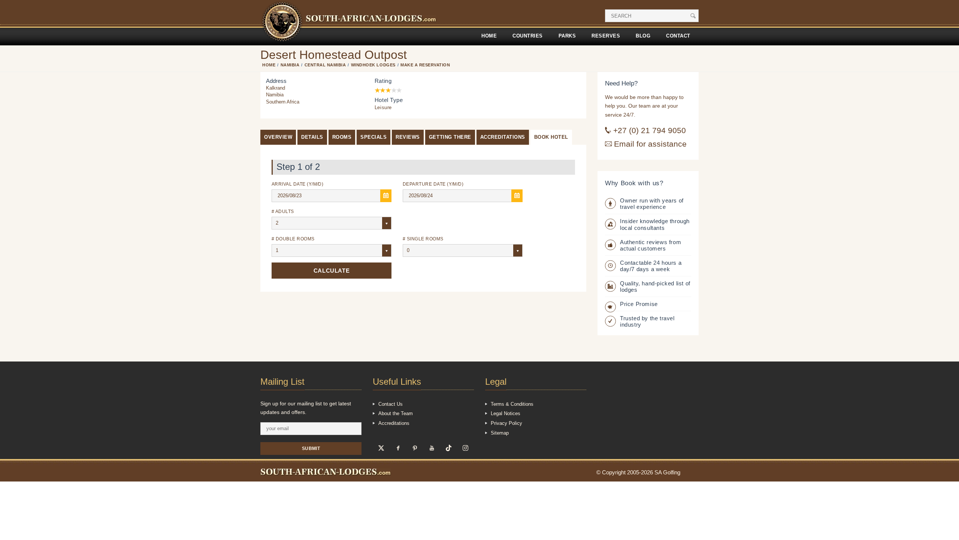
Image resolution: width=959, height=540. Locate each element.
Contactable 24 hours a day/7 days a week (650, 266)
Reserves (606, 36)
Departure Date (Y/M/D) (433, 184)
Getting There (450, 137)
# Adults (283, 211)
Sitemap (500, 433)
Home (489, 36)
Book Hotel (551, 137)
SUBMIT (311, 448)
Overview (278, 137)
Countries (527, 36)
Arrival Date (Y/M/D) (297, 184)
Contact (678, 36)
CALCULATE (332, 270)
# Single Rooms (423, 238)
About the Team (395, 413)
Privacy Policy (506, 423)
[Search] (693, 15)
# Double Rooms (293, 238)
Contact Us (390, 404)
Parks (567, 36)
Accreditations (502, 137)
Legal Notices (505, 413)
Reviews (408, 137)
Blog (643, 36)
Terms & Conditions (512, 404)
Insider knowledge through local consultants (655, 224)
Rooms (342, 137)
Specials (373, 137)
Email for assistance (649, 144)
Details (312, 137)
